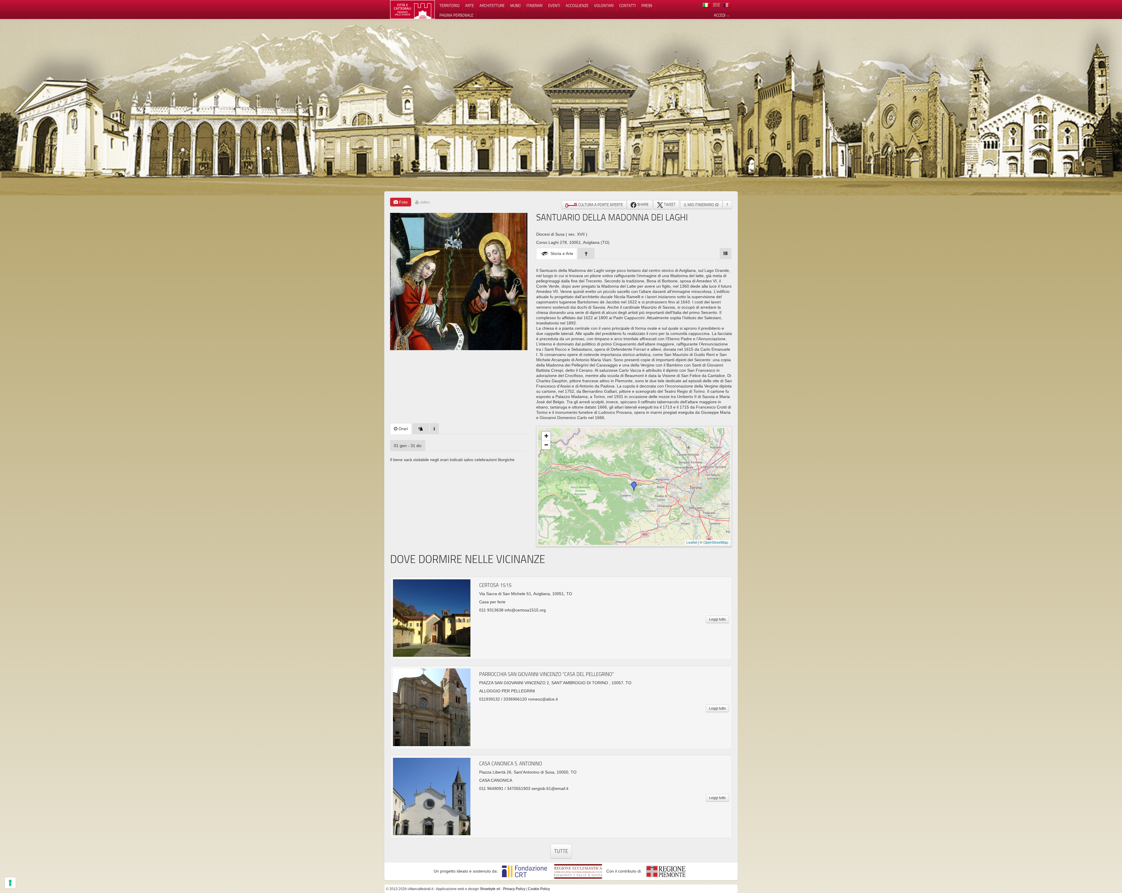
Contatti (627, 5)
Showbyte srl (490, 889)
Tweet (669, 204)
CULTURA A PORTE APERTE (600, 204)
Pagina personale (456, 15)
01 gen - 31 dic (408, 445)
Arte (469, 5)
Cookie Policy (539, 889)
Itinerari (534, 5)
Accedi (720, 15)
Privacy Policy (514, 889)
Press (646, 5)
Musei (515, 5)
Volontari (604, 5)
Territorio (449, 5)
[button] (634, 486)
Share (642, 204)
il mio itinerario (699, 204)
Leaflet (691, 542)
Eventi (554, 5)
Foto (403, 202)
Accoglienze (577, 5)
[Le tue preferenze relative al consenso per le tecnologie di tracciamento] (10, 882)
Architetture (492, 5)
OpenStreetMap (715, 542)
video (424, 202)
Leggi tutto (717, 619)
